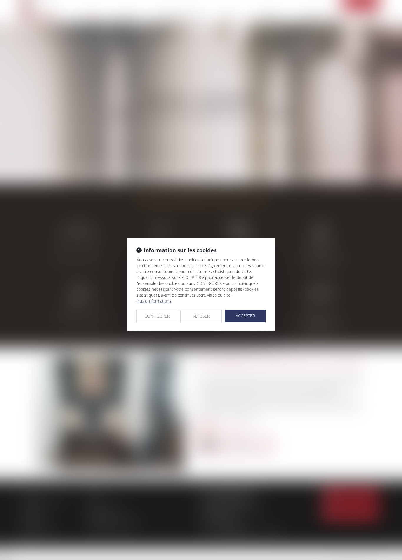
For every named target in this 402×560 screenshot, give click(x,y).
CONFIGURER (157, 316)
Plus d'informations (153, 301)
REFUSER (201, 316)
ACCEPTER (245, 315)
